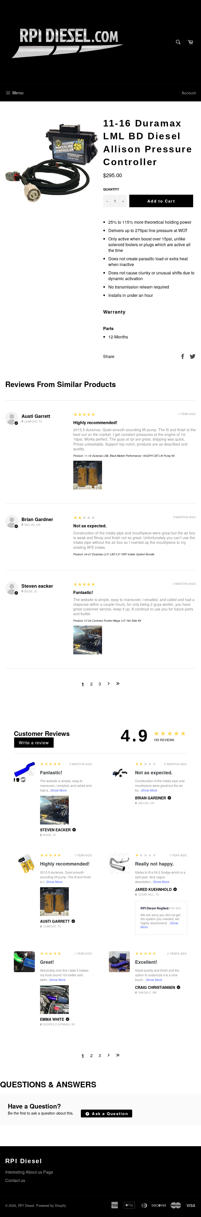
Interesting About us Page (29, 1172)
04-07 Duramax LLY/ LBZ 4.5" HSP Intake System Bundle (119, 554)
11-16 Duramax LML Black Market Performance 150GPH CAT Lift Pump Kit (129, 456)
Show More (59, 790)
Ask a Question (109, 1113)
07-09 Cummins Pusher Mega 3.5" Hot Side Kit (112, 620)
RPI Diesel (26, 1205)
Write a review (34, 743)
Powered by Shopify (51, 1205)
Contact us (15, 1180)
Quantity (111, 189)
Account (189, 92)
